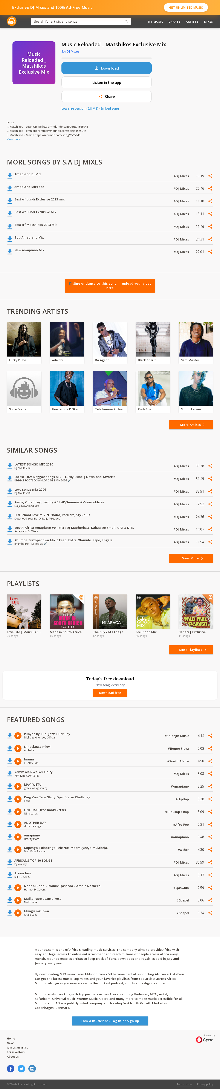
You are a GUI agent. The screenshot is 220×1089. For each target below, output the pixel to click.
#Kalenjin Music (177, 736)
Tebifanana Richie (108, 409)
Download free (110, 693)
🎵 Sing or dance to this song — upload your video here (110, 285)
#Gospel (183, 900)
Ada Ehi (57, 360)
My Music (155, 21)
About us (13, 1056)
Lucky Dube (17, 360)
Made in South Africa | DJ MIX (67, 632)
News (10, 1043)
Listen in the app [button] (106, 82)
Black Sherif (147, 360)
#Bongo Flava (179, 748)
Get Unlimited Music (186, 7)
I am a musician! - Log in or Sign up (110, 1021)
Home (11, 1038)
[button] (106, 96)
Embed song (110, 108)
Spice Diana (17, 409)
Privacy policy (205, 1084)
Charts (174, 21)
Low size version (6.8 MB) (79, 108)
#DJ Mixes (182, 176)
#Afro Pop (181, 824)
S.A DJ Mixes (70, 51)
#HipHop (183, 799)
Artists (192, 21)
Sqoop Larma (191, 409)
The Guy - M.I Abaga (108, 632)
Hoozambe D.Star (65, 409)
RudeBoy (144, 409)
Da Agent (102, 360)
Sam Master (190, 360)
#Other (184, 850)
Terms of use (184, 1084)
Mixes (208, 21)
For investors (15, 1052)
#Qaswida (181, 888)
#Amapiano (180, 786)
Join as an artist (17, 1047)
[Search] (126, 21)
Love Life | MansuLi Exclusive (24, 632)
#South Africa (178, 761)
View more (14, 139)
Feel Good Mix (146, 632)
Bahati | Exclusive (192, 632)
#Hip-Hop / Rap (177, 812)
